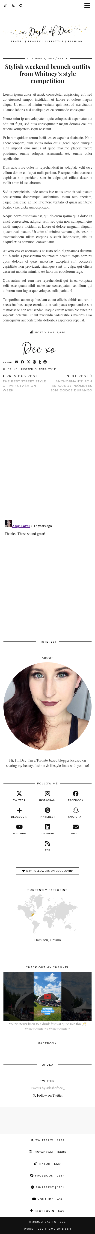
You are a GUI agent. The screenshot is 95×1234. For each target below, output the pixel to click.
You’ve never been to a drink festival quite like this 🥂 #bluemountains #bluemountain (48, 1026)
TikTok (49, 1163)
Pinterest (49, 1187)
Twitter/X (49, 1140)
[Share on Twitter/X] (29, 362)
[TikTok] (5, 6)
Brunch (14, 369)
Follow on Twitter (49, 1095)
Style (63, 58)
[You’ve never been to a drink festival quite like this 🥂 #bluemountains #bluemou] (47, 996)
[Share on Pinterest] (35, 362)
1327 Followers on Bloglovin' (49, 870)
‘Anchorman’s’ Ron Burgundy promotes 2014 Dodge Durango (71, 383)
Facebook (49, 1175)
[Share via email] (17, 362)
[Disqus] (47, 456)
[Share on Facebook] (23, 362)
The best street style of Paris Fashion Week (24, 383)
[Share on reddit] (45, 362)
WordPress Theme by (47, 1228)
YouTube (49, 1199)
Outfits (40, 369)
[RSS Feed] (13, 6)
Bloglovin (49, 1211)
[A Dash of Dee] (47, 33)
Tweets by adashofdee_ (48, 1087)
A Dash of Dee (53, 1221)
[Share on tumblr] (40, 362)
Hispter (27, 369)
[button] (88, 6)
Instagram (49, 1152)
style (52, 369)
